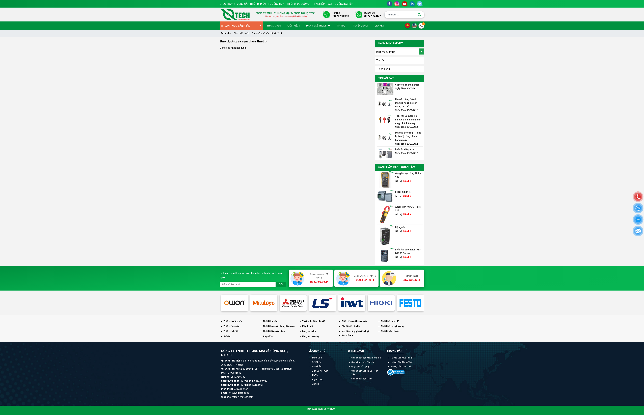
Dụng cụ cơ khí (309, 331)
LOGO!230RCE (403, 192)
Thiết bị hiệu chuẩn (389, 331)
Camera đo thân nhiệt (407, 84)
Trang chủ (226, 33)
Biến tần (227, 336)
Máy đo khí (307, 326)
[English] (415, 25)
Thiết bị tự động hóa (233, 321)
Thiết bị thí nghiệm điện (274, 331)
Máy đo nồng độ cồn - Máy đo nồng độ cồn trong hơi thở (407, 103)
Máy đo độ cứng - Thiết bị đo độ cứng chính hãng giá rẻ (408, 136)
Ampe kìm (268, 336)
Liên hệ (315, 384)
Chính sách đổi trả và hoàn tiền (364, 373)
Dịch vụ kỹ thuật (241, 33)
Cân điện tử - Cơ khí (351, 326)
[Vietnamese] (408, 25)
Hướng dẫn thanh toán (402, 362)
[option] (234, 303)
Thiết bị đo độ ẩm (232, 326)
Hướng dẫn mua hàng (401, 357)
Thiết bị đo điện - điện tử (313, 321)
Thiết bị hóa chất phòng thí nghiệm (279, 326)
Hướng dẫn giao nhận (401, 366)
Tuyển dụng (383, 68)
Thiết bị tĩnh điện (231, 331)
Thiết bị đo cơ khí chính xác (354, 321)
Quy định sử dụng (360, 366)
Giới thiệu (316, 362)
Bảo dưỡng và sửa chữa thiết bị (267, 33)
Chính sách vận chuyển (362, 362)
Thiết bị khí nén (270, 321)
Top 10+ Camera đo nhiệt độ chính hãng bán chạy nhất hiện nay (408, 120)
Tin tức (380, 60)
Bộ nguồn (400, 227)
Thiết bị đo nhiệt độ (390, 321)
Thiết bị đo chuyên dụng (392, 326)
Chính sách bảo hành (361, 378)
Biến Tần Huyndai (404, 149)
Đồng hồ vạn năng (310, 336)
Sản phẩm (316, 366)
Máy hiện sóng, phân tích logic (356, 331)
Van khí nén (347, 335)
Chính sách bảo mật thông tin (366, 357)
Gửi (281, 284)
